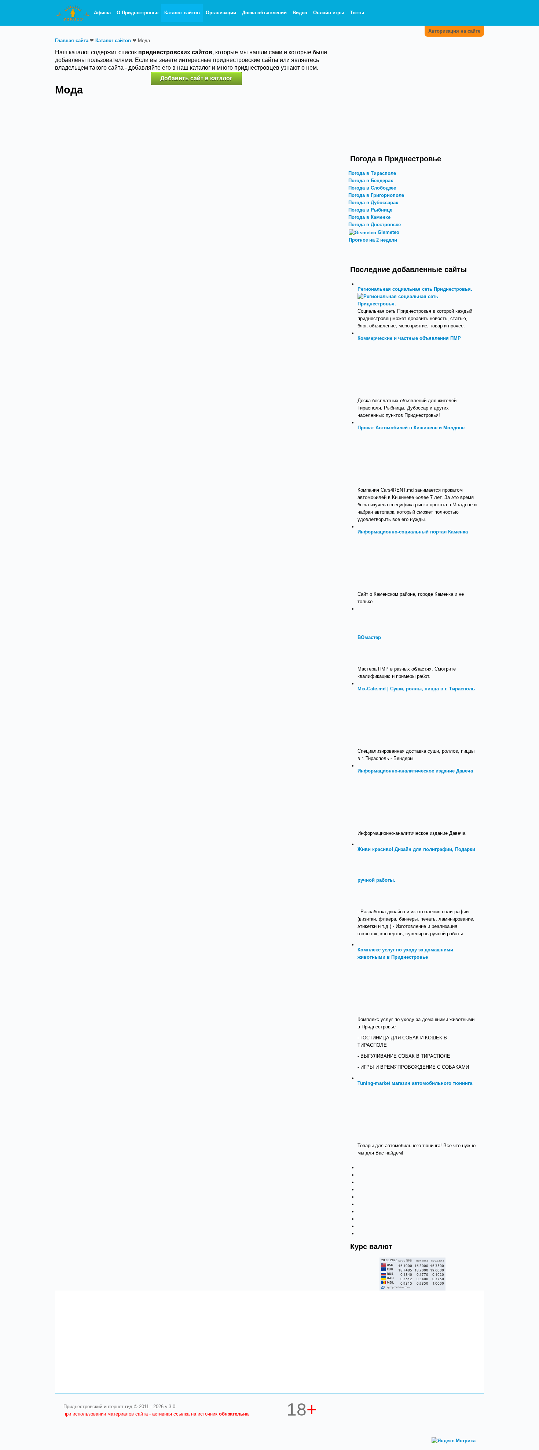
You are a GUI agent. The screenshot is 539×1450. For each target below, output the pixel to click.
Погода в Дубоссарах (373, 202)
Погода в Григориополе (376, 195)
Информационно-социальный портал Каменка (413, 532)
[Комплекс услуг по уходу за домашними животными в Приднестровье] (385, 988)
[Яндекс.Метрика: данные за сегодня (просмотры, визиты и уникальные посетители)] (454, 1441)
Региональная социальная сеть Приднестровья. (415, 289)
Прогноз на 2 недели (373, 240)
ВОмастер (369, 637)
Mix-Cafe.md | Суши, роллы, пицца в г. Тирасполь (416, 688)
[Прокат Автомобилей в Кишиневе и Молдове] (385, 458)
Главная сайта (71, 40)
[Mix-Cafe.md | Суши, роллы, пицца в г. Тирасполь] (385, 719)
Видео (300, 12)
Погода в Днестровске (374, 224)
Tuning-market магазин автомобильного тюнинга (415, 1083)
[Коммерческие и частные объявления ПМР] (385, 369)
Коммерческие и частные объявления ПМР (409, 338)
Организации (221, 12)
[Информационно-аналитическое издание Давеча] (385, 801)
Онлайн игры (328, 12)
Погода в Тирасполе (372, 173)
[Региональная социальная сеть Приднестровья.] (417, 299)
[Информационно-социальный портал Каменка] (385, 562)
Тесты (357, 12)
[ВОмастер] (409, 637)
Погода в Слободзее (372, 188)
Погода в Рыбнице (370, 210)
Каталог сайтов (182, 12)
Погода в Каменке (369, 217)
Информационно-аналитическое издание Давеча (415, 771)
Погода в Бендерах (370, 180)
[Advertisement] (412, 100)
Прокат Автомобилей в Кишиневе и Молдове (411, 427)
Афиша (102, 12)
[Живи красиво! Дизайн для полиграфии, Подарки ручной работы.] (424, 880)
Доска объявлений (264, 12)
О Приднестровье (137, 12)
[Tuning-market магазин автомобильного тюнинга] (385, 1114)
